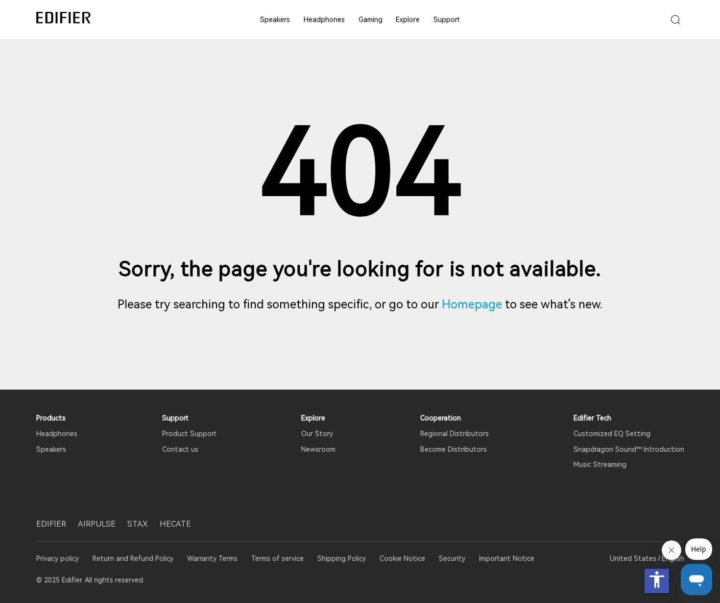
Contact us (180, 449)
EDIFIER (51, 524)
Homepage (472, 304)
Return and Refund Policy (133, 558)
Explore (408, 19)
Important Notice (506, 558)
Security (452, 558)
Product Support (189, 434)
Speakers (275, 19)
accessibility (657, 579)
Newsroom (318, 449)
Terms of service (277, 558)
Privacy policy (58, 558)
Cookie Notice (402, 558)
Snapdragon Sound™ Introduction (629, 449)
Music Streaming (600, 464)
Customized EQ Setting (612, 434)
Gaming (371, 19)
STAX (137, 524)
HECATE (175, 524)
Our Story (317, 434)
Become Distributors (453, 449)
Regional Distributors (454, 434)
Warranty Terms (212, 558)
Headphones (324, 19)
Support (446, 19)
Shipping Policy (341, 558)
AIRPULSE (97, 524)
